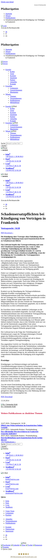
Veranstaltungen (16, 98)
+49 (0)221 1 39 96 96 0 (14, 155)
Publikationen (10, 18)
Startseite (8, 14)
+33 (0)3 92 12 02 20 (13, 169)
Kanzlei (8, 70)
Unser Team (9, 511)
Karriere (13, 76)
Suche (3, 143)
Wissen (8, 16)
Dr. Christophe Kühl (8, 407)
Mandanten (14, 92)
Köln (7, 501)
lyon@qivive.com (11, 488)
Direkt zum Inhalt (7, 2)
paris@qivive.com (12, 483)
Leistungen (14, 88)
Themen (13, 96)
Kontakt (13, 84)
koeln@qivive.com (12, 478)
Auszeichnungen (16, 90)
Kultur (12, 72)
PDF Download (6, 397)
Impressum (9, 531)
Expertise (8, 86)
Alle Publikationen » (8, 442)
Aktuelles (13, 82)
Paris (7, 503)
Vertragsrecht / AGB (10, 228)
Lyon (7, 505)
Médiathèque (14, 102)
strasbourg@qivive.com (14, 492)
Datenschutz (9, 529)
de (6, 32)
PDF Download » (7, 233)
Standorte (13, 78)
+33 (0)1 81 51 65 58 (13, 160)
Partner (12, 80)
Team (12, 74)
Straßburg (9, 507)
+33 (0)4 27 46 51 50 (13, 165)
